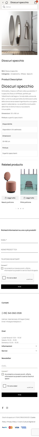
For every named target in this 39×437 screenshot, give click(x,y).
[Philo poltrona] (28, 182)
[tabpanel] (10, 187)
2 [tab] (18, 208)
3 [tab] (20, 208)
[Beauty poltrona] (10, 182)
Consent (4, 265)
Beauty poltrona (8, 202)
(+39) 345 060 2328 (12, 313)
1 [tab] (15, 208)
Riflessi (23, 74)
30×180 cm (6, 141)
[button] (33, 2)
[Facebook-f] (3, 408)
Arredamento (15, 74)
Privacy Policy (12, 422)
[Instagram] (7, 408)
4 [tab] (23, 208)
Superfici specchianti (9, 153)
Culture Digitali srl (29, 422)
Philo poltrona (25, 202)
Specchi (29, 74)
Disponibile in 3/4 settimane (11, 129)
